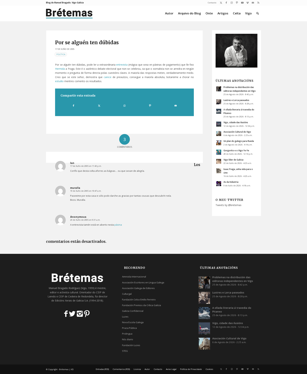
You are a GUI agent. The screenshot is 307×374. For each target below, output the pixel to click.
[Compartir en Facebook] (73, 105)
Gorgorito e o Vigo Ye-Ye (236, 150)
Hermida (60, 68)
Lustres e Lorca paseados (236, 100)
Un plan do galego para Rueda (238, 141)
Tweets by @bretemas (228, 205)
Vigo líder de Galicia (233, 159)
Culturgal (127, 293)
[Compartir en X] (99, 105)
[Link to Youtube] (242, 2)
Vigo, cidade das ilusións (235, 122)
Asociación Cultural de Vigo (237, 131)
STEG (125, 350)
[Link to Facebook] (226, 2)
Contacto (212, 2)
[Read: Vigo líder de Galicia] (219, 161)
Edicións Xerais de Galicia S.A (71, 300)
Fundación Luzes (131, 345)
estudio (59, 81)
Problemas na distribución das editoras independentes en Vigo (232, 279)
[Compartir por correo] (175, 105)
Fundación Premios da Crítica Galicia (141, 305)
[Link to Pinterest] (236, 2)
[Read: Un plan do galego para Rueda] (219, 143)
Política (60, 54)
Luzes (125, 316)
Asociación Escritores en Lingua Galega (143, 282)
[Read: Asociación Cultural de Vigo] (219, 133)
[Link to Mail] (252, 2)
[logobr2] (69, 13)
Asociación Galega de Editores (138, 288)
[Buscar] (257, 13)
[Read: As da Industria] (219, 183)
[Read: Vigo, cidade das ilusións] (219, 124)
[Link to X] (220, 2)
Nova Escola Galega (133, 322)
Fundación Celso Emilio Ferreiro (139, 299)
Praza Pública (129, 328)
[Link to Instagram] (231, 2)
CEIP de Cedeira (68, 296)
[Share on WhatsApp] (124, 105)
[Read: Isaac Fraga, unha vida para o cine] (219, 171)
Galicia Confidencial (132, 310)
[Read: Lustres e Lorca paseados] (219, 102)
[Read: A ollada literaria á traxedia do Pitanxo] (219, 111)
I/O (72, 369)
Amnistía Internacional (134, 276)
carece (107, 77)
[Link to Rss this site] (258, 2)
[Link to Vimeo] (247, 2)
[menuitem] (211, 3)
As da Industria (230, 181)
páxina (118, 224)
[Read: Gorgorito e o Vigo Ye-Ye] (219, 152)
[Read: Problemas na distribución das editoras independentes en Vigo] (219, 89)
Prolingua (127, 333)
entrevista (122, 64)
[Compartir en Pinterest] (150, 105)
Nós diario (127, 339)
